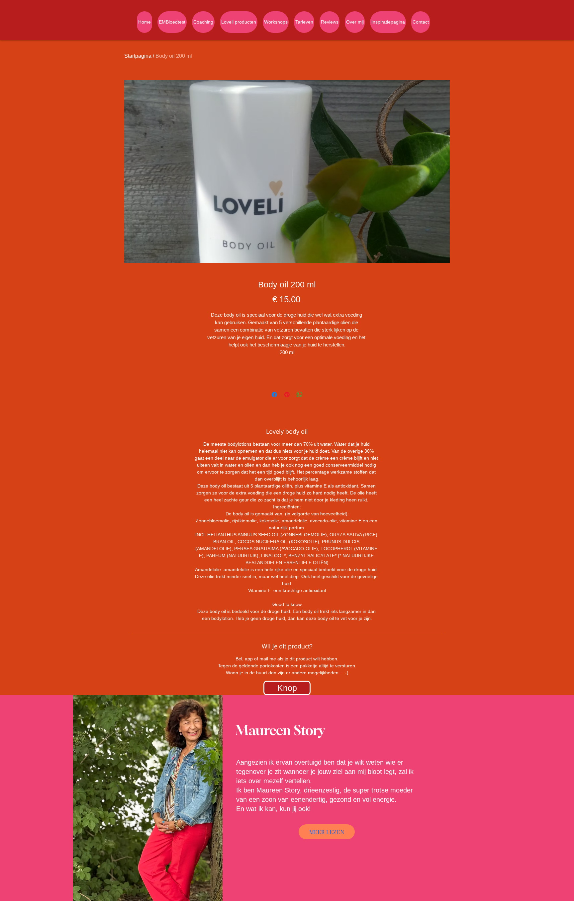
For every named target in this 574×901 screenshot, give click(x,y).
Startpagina (137, 56)
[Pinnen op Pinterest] (287, 395)
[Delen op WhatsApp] (300, 395)
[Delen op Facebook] (274, 395)
